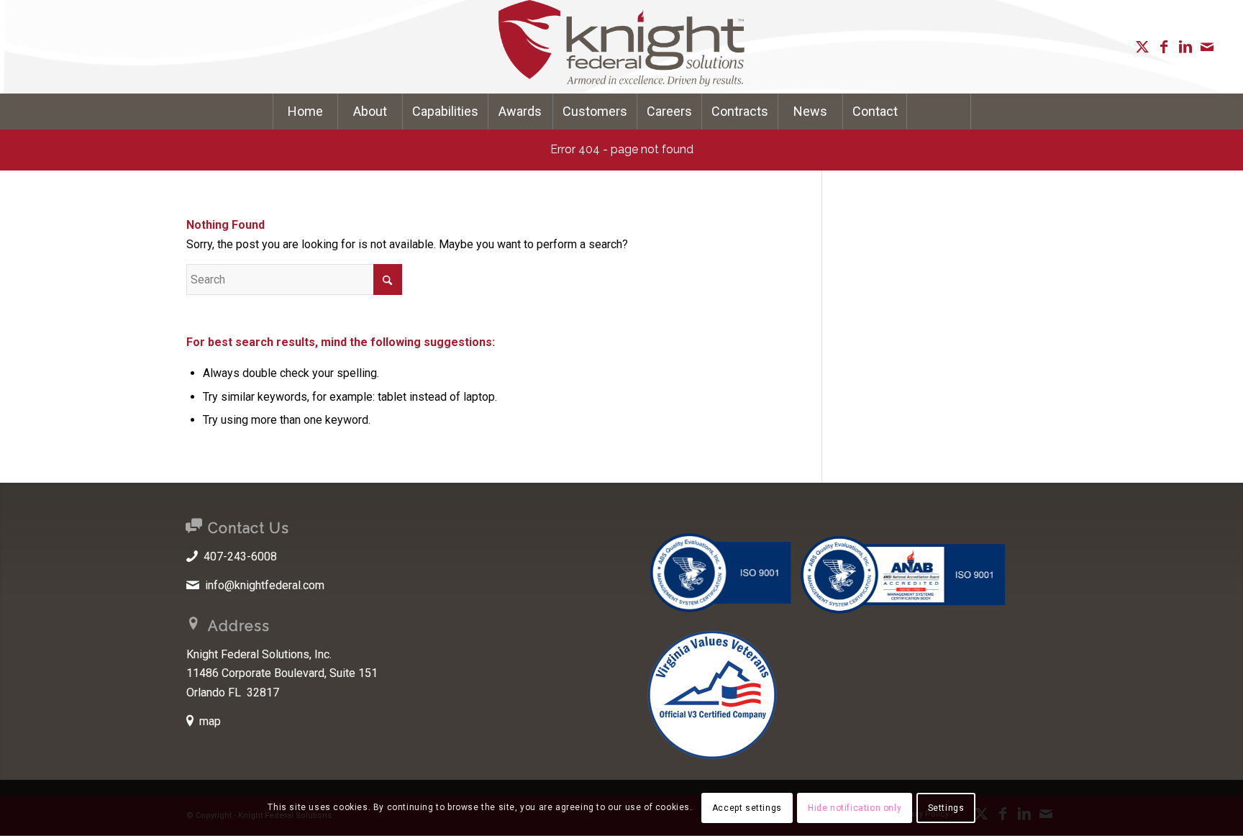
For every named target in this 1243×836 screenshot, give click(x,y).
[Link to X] (1142, 47)
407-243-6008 (240, 556)
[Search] (938, 112)
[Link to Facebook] (1164, 47)
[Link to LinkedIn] (1185, 47)
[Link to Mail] (1207, 47)
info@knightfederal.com (264, 585)
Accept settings (747, 808)
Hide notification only (854, 808)
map (210, 721)
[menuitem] (305, 112)
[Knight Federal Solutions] (621, 47)
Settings (946, 808)
